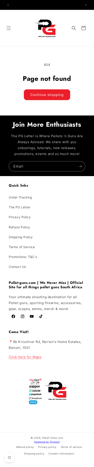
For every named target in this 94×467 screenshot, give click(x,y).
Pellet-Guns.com (52, 437)
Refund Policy (19, 227)
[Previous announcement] (8, 5)
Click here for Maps (25, 357)
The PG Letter (19, 207)
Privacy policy (47, 447)
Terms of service (71, 447)
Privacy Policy (20, 217)
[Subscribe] (80, 166)
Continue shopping (47, 95)
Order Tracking (20, 197)
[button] (9, 28)
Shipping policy (34, 453)
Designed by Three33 (46, 441)
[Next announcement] (86, 5)
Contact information (61, 453)
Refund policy (25, 447)
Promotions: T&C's (23, 257)
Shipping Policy (21, 237)
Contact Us (17, 267)
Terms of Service (22, 247)
